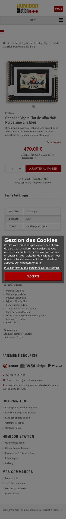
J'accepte (33, 276)
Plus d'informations (16, 267)
